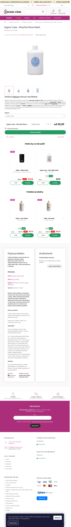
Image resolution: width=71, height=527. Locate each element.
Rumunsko (9, 466)
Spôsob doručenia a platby (13, 496)
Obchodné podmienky (12, 501)
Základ (18, 105)
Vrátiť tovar (42, 498)
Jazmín (22, 276)
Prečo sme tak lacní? (11, 482)
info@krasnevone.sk (15, 448)
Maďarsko (8, 464)
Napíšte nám (9, 508)
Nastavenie (13, 523)
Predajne (8, 485)
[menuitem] (8, 18)
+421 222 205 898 (15, 442)
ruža (46, 103)
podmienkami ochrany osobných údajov (42, 421)
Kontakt (8, 510)
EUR (62, 5)
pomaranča (53, 102)
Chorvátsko (9, 468)
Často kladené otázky (9, 5)
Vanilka (26, 282)
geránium (54, 103)
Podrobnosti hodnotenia (26, 35)
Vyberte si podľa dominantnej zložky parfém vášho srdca (19, 490)
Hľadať (43, 11)
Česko (7, 459)
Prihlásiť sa (35, 425)
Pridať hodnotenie (55, 266)
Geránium (16, 279)
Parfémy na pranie (24, 373)
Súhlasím (58, 518)
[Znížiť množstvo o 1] (46, 124)
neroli (59, 102)
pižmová (16, 97)
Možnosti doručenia (12, 128)
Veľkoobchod (9, 503)
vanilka (29, 105)
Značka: (40, 35)
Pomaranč (13, 276)
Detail (15, 183)
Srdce (9, 279)
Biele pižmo (11, 284)
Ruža (12, 279)
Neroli (18, 276)
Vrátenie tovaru (10, 498)
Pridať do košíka (35, 132)
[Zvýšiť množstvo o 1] (50, 124)
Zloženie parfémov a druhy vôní (14, 487)
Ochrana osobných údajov (12, 505)
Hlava (9, 275)
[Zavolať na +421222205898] (30, 5)
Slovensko (8, 461)
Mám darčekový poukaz (12, 494)
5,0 (43, 5)
